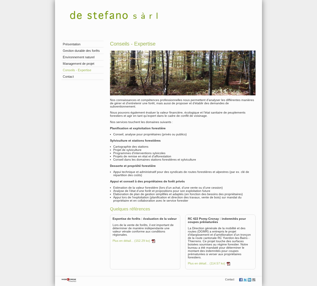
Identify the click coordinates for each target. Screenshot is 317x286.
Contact (68, 76)
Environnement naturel (78, 57)
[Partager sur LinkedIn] (249, 280)
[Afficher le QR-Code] (254, 280)
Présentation (71, 44)
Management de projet (78, 63)
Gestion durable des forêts (81, 50)
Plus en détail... (131, 241)
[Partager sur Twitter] (245, 280)
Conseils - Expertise (77, 70)
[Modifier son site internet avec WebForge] (68, 280)
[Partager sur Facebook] (241, 280)
